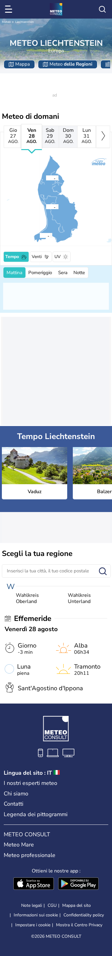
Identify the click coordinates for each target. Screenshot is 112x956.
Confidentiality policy (83, 915)
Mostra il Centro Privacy (79, 925)
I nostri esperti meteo (30, 783)
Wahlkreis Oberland (27, 598)
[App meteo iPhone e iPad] (33, 884)
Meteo (6, 22)
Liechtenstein (24, 22)
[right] (103, 137)
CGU (52, 905)
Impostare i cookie (32, 925)
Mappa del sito (76, 905)
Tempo (12, 257)
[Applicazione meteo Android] (78, 884)
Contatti (13, 803)
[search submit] (102, 571)
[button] (47, 207)
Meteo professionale (29, 855)
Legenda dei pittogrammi (36, 814)
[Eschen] (46, 178)
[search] (102, 9)
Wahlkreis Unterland (79, 598)
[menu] (10, 9)
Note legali (31, 905)
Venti (37, 257)
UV (57, 257)
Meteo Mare (19, 844)
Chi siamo (16, 793)
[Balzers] (39, 235)
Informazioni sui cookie (36, 915)
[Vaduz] (46, 207)
